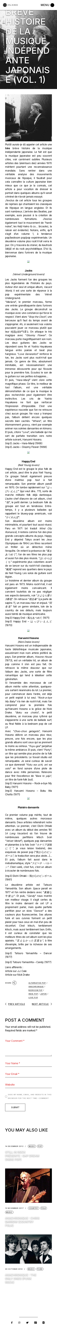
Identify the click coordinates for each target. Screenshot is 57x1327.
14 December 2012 (14, 1146)
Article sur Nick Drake (17, 974)
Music (32, 1146)
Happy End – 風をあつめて (27, 617)
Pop (40, 1146)
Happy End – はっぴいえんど (32, 621)
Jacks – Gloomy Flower (26, 447)
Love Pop (33, 997)
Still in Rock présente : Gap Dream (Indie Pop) (22, 1155)
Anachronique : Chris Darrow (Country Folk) (22, 1221)
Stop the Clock (37, 316)
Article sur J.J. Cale (16, 971)
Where (36, 421)
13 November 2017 (14, 1208)
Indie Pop (33, 994)
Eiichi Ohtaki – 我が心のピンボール (32, 875)
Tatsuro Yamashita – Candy (28, 962)
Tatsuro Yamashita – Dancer (33, 953)
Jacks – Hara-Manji (23, 443)
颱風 (8, 569)
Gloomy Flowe (35, 335)
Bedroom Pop (35, 990)
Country (33, 1208)
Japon (43, 994)
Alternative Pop (37, 983)
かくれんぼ (12, 517)
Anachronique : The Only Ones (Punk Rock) (20, 1278)
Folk (43, 1208)
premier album (35, 483)
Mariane (10, 301)
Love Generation (27, 354)
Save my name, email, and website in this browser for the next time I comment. (30, 1096)
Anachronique (36, 987)
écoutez (43, 226)
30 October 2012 (14, 1269)
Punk (39, 1269)
